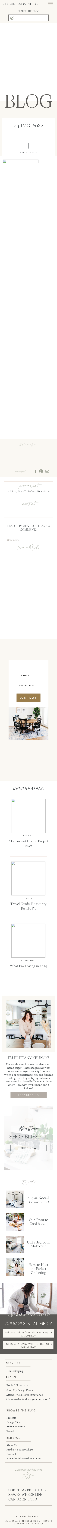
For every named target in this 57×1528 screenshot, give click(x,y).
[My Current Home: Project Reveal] (29, 816)
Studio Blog (28, 960)
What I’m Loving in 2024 (28, 966)
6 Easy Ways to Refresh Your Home (30, 491)
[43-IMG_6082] (28, 58)
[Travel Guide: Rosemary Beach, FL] (28, 879)
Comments (13, 540)
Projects (28, 836)
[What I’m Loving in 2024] (28, 941)
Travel (29, 898)
